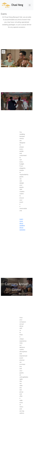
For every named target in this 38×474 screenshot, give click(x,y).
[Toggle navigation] (29, 5)
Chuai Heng (17, 5)
